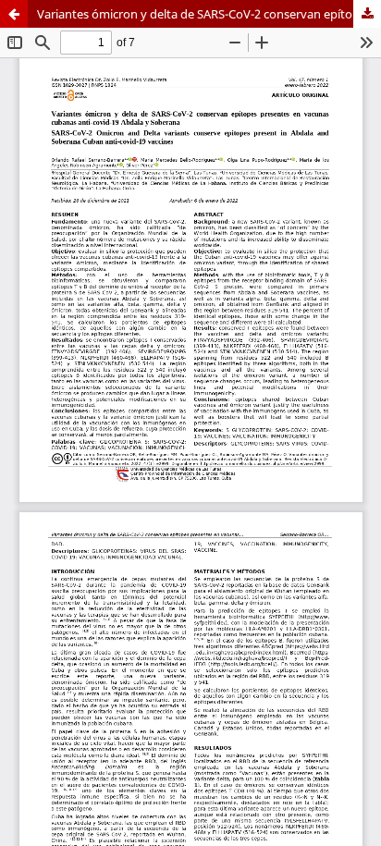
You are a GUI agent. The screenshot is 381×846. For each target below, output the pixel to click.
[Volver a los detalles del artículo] (14, 14)
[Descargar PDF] (367, 14)
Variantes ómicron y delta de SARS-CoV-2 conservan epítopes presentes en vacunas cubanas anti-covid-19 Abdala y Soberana (209, 14)
